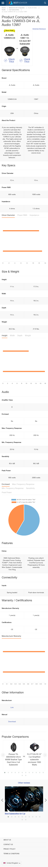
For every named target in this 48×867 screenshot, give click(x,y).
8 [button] (29, 773)
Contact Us (8, 844)
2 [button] (8, 773)
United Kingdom (12, 863)
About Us (7, 840)
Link (12, 707)
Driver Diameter (8, 215)
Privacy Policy (9, 849)
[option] (24, 755)
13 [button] (22, 776)
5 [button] (19, 773)
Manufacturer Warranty (11, 636)
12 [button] (43, 773)
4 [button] (15, 773)
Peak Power (7, 493)
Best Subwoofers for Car (15, 814)
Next (45, 755)
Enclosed (6, 484)
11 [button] (40, 773)
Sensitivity (30, 488)
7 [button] (26, 773)
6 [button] (22, 773)
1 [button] (5, 773)
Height (4, 336)
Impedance (34, 215)
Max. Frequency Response (23, 484)
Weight (28, 336)
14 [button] (26, 776)
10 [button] (36, 773)
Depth (19, 336)
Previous (3, 755)
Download (12, 721)
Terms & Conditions (11, 854)
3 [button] (12, 773)
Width (12, 336)
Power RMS (22, 215)
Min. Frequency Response (13, 488)
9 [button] (33, 773)
